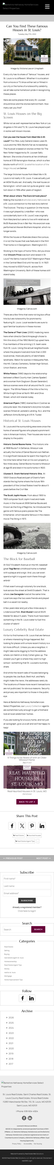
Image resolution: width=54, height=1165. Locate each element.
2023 (11, 1033)
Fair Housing (38, 1144)
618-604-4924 (31, 1111)
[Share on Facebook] (12, 826)
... (37, 841)
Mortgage (8, 976)
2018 (11, 1058)
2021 (11, 1043)
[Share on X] (22, 826)
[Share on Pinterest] (32, 826)
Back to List (26, 801)
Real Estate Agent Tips (25, 841)
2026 (11, 1017)
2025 (11, 1022)
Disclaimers (47, 1158)
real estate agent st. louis (14, 958)
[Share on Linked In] (42, 826)
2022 (11, 1038)
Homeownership (10, 961)
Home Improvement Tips (13, 980)
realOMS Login (27, 1161)
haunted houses (34, 835)
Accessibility (28, 1144)
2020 (11, 1048)
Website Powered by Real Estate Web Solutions (27, 1154)
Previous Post (14, 858)
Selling (6, 950)
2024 (11, 1027)
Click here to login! (27, 910)
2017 (11, 1063)
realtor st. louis (10, 972)
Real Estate (19, 835)
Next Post (42, 858)
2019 (11, 1053)
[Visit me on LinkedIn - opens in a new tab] (31, 998)
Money (6, 969)
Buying (6, 954)
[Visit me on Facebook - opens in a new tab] (22, 998)
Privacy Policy (16, 1144)
